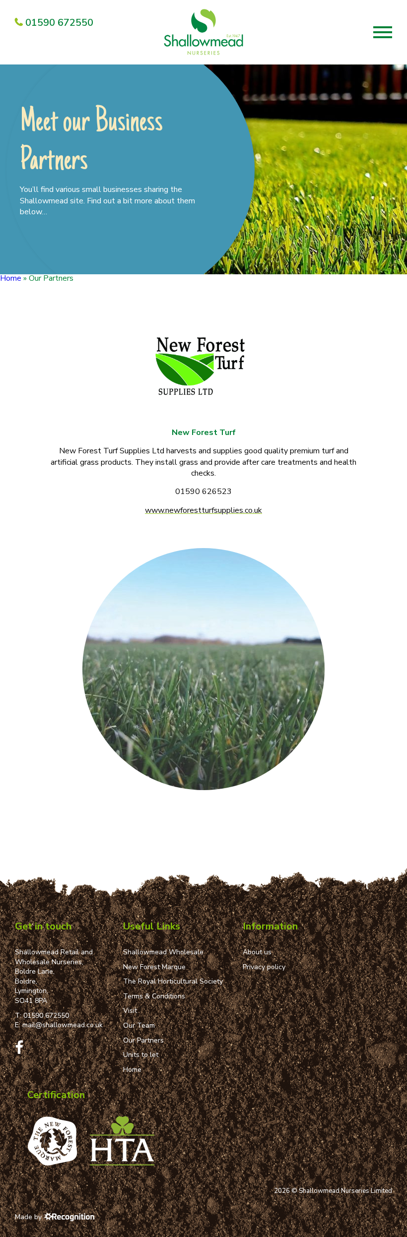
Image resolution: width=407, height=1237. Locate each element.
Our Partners (143, 1040)
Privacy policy (264, 967)
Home (10, 278)
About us (257, 952)
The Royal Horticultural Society (173, 981)
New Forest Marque (154, 967)
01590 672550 (46, 1015)
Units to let (140, 1054)
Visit (130, 1010)
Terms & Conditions (154, 996)
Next (396, 263)
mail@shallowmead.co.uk (62, 1025)
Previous (376, 263)
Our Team (139, 1025)
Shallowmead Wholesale (163, 952)
